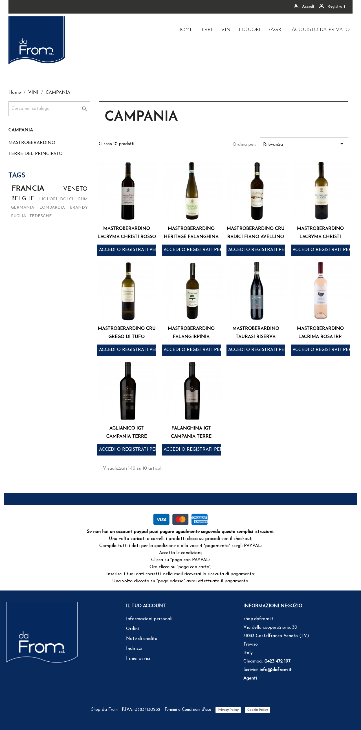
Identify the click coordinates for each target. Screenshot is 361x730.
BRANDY (79, 208)
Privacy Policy (228, 710)
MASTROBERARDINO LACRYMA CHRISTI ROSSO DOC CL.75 (127, 236)
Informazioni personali (149, 619)
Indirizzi (134, 648)
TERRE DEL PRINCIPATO (35, 154)
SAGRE (276, 29)
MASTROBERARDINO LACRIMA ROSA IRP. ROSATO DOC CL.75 (320, 336)
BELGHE (22, 199)
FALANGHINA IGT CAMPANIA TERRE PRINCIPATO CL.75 (191, 436)
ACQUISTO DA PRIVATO (321, 29)
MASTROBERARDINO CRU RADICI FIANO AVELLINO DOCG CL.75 (256, 236)
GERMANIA (22, 208)
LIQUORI (249, 29)
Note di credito (141, 639)
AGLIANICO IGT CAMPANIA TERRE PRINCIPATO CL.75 (126, 436)
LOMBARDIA (52, 208)
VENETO (75, 189)
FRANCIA (28, 188)
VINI (226, 29)
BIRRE (207, 29)
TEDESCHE (40, 216)
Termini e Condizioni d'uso (187, 710)
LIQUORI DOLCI (56, 199)
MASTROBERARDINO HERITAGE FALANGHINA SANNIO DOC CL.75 (191, 236)
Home (185, 29)
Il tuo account (146, 606)
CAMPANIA (20, 130)
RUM (83, 199)
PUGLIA (18, 216)
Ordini (132, 629)
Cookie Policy (257, 710)
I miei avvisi (138, 658)
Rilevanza (304, 143)
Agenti (250, 678)
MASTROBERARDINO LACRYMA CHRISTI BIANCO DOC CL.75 (320, 236)
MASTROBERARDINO (31, 143)
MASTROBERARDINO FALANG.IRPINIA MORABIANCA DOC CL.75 (191, 336)
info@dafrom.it (275, 670)
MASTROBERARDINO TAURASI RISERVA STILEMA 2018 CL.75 (255, 336)
